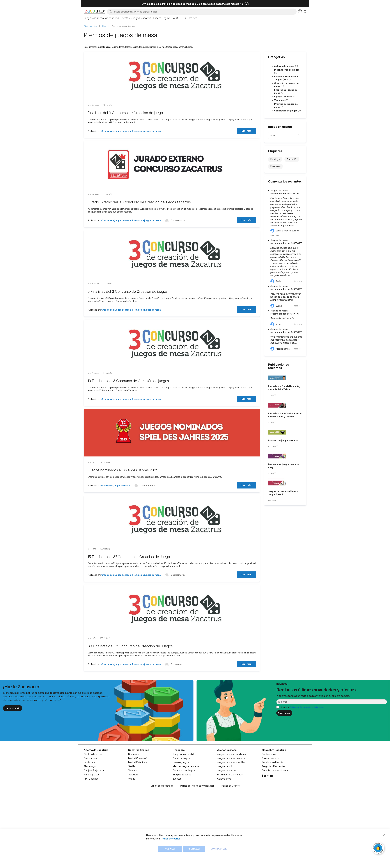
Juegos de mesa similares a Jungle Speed (283, 493)
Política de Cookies (230, 785)
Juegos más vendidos (184, 754)
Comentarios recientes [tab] (285, 181)
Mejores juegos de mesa (186, 766)
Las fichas (89, 762)
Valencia (132, 770)
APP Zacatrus (91, 778)
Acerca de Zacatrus (96, 749)
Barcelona (133, 754)
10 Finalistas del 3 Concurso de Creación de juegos (128, 381)
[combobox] (202, 12)
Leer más (246, 130)
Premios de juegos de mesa (146, 131)
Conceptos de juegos (287, 110)
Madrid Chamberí (137, 758)
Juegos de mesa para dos (231, 758)
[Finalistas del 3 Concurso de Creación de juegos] (172, 76)
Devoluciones (91, 758)
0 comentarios (178, 220)
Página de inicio (90, 26)
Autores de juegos (286, 66)
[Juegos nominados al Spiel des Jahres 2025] (172, 433)
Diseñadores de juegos (287, 71)
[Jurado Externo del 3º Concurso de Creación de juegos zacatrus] (172, 165)
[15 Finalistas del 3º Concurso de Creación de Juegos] (172, 519)
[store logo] (94, 12)
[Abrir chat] (378, 848)
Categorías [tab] (276, 57)
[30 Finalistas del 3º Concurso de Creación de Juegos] (172, 609)
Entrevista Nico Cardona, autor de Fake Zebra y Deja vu (285, 415)
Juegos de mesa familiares (231, 754)
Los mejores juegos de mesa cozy (283, 466)
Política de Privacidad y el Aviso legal (307, 707)
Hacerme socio (12, 708)
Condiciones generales (162, 785)
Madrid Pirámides (137, 762)
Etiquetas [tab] (275, 151)
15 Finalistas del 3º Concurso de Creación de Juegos (130, 557)
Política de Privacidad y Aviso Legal (197, 785)
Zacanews (281, 100)
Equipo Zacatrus (284, 96)
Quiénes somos (270, 758)
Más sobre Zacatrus (274, 749)
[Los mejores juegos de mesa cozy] (285, 456)
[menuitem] (94, 18)
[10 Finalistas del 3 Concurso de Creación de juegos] (172, 344)
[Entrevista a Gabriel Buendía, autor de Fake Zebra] (285, 378)
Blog (104, 26)
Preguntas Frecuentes (273, 766)
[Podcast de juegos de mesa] (285, 432)
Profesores (275, 166)
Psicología (275, 159)
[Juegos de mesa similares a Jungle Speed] (285, 483)
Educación (292, 159)
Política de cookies (170, 838)
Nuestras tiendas (138, 749)
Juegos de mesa (227, 749)
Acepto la (302, 707)
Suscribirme (284, 713)
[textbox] (285, 135)
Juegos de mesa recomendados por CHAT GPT (286, 192)
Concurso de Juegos (184, 770)
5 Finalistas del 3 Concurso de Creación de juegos (128, 291)
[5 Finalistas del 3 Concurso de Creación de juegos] (172, 254)
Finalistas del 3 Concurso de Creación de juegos (126, 113)
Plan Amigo (90, 766)
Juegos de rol (224, 766)
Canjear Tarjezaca (94, 770)
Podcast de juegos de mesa (283, 440)
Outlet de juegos (181, 758)
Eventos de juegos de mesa (286, 91)
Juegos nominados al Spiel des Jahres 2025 (123, 470)
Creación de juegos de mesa (116, 131)
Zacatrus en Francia (272, 762)
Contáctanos (269, 754)
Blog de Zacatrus (182, 774)
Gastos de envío (93, 754)
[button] (299, 135)
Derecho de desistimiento (275, 770)
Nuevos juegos (181, 762)
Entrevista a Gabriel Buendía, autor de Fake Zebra (284, 388)
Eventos (177, 778)
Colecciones (224, 778)
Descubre (179, 749)
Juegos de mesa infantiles (231, 762)
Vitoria (131, 778)
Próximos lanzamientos (230, 774)
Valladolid (133, 774)
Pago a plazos (91, 774)
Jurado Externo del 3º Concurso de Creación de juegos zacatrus (139, 202)
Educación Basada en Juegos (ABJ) (286, 78)
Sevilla (131, 766)
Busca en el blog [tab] (280, 127)
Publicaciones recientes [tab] (278, 366)
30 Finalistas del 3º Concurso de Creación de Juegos (130, 646)
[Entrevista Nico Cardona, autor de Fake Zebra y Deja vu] (285, 405)
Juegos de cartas (226, 770)
